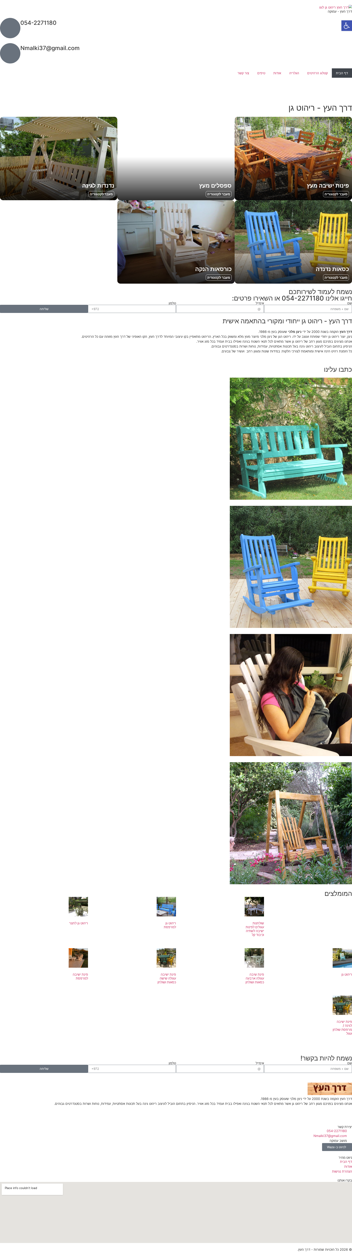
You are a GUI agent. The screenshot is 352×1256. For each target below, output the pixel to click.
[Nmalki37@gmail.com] (10, 53)
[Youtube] (324, 88)
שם (349, 303)
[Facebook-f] (336, 88)
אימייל (260, 303)
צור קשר (243, 73)
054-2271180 (38, 22)
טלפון (172, 303)
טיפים (261, 73)
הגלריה (294, 73)
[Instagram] (347, 88)
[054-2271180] (10, 28)
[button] (346, 25)
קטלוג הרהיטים (317, 73)
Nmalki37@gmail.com (50, 48)
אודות (277, 73)
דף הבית (342, 73)
